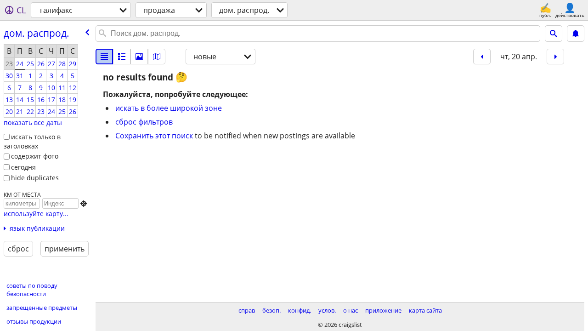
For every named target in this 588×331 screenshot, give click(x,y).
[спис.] (104, 56)
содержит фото (34, 156)
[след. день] (555, 56)
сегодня (23, 167)
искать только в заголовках (32, 141)
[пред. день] (482, 56)
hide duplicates (35, 177)
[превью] (121, 56)
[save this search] (575, 33)
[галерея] (139, 56)
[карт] (156, 56)
